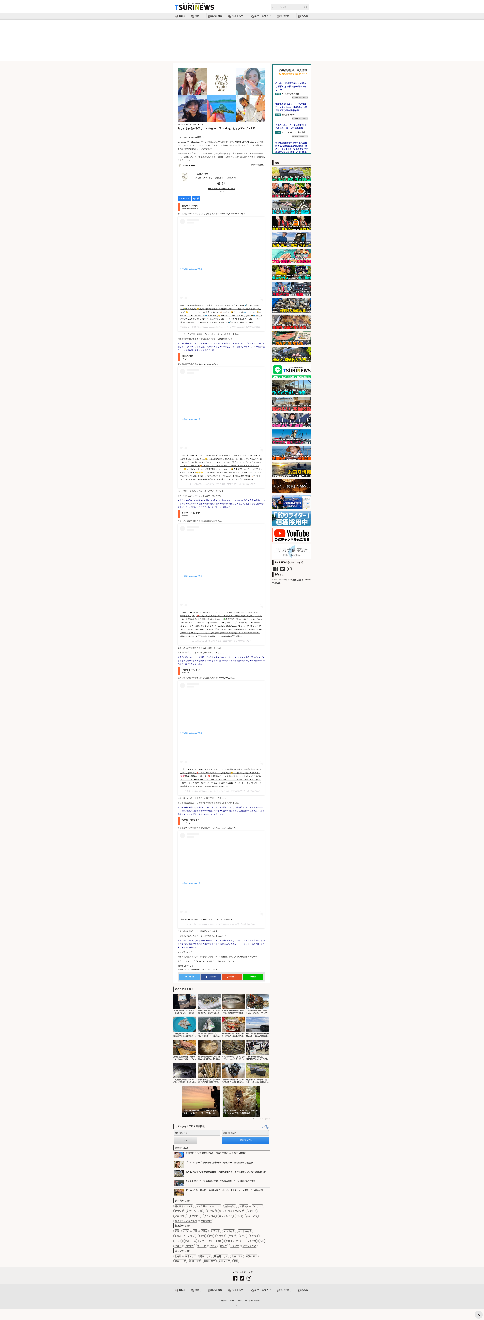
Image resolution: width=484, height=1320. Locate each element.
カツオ (223, 1245)
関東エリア (205, 1256)
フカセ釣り (180, 1216)
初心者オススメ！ (184, 1206)
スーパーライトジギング (231, 1211)
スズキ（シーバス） (185, 1236)
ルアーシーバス (195, 1211)
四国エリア (209, 1261)
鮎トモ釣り (230, 1206)
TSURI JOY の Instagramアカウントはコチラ (197, 969)
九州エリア (224, 1261)
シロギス (251, 1241)
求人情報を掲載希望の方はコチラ (292, 74)
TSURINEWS (240, 1306)
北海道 (178, 1256)
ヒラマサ (215, 1231)
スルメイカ (229, 1231)
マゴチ (178, 1245)
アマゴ (232, 1236)
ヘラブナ (234, 1245)
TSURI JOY (184, 198)
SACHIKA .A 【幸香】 (188, 327)
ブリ (195, 1231)
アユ (211, 1236)
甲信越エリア (221, 1256)
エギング (243, 1206)
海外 (236, 1261)
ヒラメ (178, 1241)
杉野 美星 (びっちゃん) (192, 791)
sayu (194, 641)
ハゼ (262, 1241)
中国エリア (195, 1261)
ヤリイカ (201, 1245)
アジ (177, 1231)
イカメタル (209, 1216)
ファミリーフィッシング (208, 1206)
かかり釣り (251, 1216)
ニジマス (221, 1236)
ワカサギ (189, 1245)
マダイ (186, 1231)
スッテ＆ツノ (225, 1216)
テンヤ (239, 1216)
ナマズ (201, 1236)
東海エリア (251, 1256)
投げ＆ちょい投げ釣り (186, 1220)
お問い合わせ (254, 1300)
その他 (196, 198)
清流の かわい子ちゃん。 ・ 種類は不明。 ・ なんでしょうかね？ (206, 919)
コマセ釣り (195, 1216)
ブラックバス (249, 1245)
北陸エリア (237, 1256)
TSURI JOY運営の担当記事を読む (221, 189)
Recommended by (258, 1119)
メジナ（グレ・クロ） (211, 1241)
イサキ (204, 1231)
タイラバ (210, 1211)
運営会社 (223, 1300)
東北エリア (190, 1256)
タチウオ (254, 1236)
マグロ (213, 1245)
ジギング (251, 1211)
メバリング (257, 1206)
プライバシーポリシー (238, 1300)
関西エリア (180, 1261)
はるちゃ (191, 484)
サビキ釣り (206, 1220)
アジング (179, 1211)
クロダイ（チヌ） (235, 1241)
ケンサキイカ (245, 1231)
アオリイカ (190, 1241)
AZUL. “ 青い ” (192, 924)
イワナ (242, 1236)
